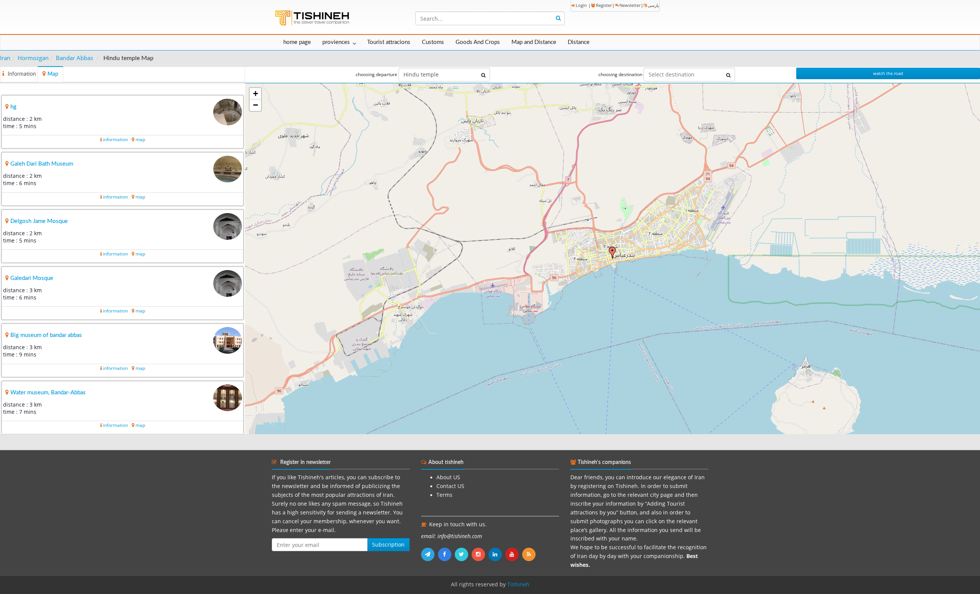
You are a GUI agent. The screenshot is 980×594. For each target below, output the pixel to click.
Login (581, 5)
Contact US (450, 486)
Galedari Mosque (31, 278)
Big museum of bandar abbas (46, 335)
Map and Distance (533, 42)
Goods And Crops (478, 42)
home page (297, 42)
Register (604, 5)
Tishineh (518, 584)
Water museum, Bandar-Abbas (48, 392)
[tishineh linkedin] (496, 554)
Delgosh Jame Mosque (39, 221)
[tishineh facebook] (446, 554)
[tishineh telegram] (429, 554)
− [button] (255, 105)
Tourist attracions (388, 42)
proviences (336, 42)
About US (448, 477)
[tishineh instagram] (480, 554)
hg (13, 107)
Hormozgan (33, 58)
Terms (444, 494)
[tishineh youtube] (513, 554)
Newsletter (629, 5)
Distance (579, 42)
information (115, 139)
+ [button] (255, 93)
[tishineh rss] (529, 554)
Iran (5, 58)
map (140, 139)
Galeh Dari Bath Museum (41, 164)
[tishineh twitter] (463, 554)
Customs (433, 42)
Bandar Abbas (74, 58)
